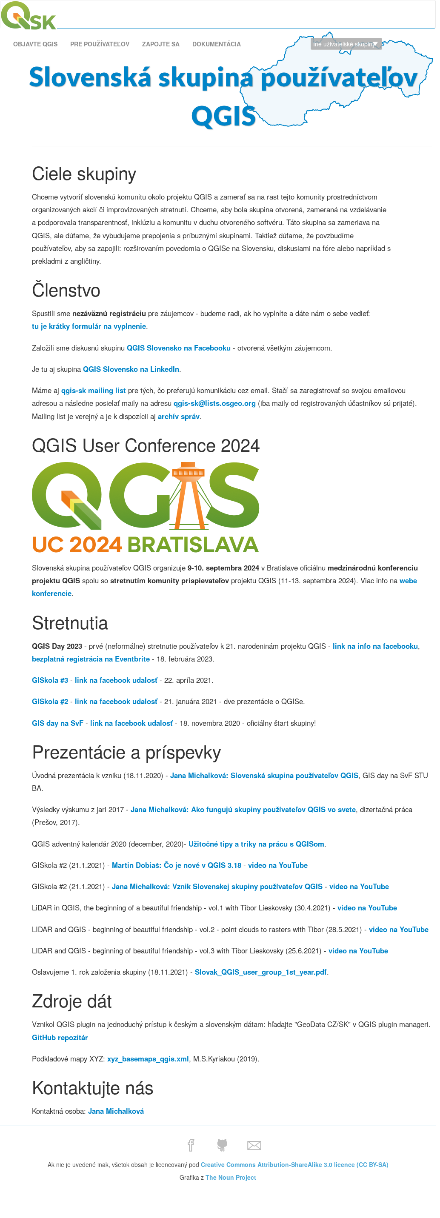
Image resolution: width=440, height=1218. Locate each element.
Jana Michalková (116, 1111)
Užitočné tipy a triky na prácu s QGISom (256, 844)
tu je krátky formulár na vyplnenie (89, 326)
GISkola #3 (50, 680)
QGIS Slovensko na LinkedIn (131, 369)
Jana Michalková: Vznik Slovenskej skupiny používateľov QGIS (217, 886)
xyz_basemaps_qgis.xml (148, 1058)
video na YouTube (278, 865)
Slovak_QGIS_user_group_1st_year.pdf (261, 972)
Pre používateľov (99, 44)
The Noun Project (231, 1177)
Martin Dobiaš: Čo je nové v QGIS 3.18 (176, 865)
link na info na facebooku (375, 646)
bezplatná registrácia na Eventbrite (91, 658)
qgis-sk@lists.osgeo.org (215, 403)
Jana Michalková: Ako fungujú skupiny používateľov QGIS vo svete (243, 809)
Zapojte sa (161, 44)
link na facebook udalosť (116, 680)
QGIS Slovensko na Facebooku (179, 347)
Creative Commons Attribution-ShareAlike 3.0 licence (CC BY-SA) (295, 1164)
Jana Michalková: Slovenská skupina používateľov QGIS (264, 775)
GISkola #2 (50, 701)
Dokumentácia (216, 44)
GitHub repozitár (60, 1037)
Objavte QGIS (35, 44)
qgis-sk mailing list (93, 390)
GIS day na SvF (57, 723)
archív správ (179, 416)
